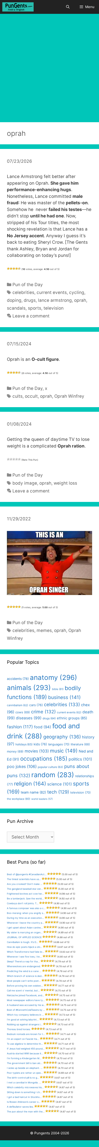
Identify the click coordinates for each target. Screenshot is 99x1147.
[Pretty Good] (16, 268)
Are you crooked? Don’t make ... (24, 884)
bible (58, 689)
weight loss (65, 483)
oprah (80, 300)
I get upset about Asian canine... (25, 927)
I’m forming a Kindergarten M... (24, 1058)
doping (14, 300)
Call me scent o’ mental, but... (23, 990)
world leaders (42, 798)
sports (34, 308)
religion (30, 783)
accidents (18, 679)
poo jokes (22, 766)
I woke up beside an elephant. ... (25, 1068)
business (64, 697)
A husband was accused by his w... (26, 1005)
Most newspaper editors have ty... (26, 1000)
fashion (20, 726)
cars (36, 705)
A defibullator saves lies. (20, 1106)
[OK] (13, 268)
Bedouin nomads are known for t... (26, 1034)
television (54, 308)
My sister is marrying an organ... (25, 932)
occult (31, 396)
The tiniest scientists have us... (24, 879)
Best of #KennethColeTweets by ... (26, 1009)
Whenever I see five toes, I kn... (24, 956)
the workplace (18, 798)
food (42, 727)
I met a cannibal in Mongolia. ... (24, 1082)
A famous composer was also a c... (26, 908)
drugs (30, 300)
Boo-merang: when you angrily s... (26, 913)
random (52, 775)
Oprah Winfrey (69, 396)
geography (62, 737)
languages (59, 744)
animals (29, 688)
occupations (43, 758)
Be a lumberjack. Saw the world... (25, 898)
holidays (23, 744)
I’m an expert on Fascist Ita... (23, 1038)
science (59, 784)
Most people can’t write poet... (24, 980)
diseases (28, 718)
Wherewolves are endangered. (24, 966)
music (64, 751)
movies (37, 751)
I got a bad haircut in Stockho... (24, 1097)
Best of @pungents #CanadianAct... (27, 874)
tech (58, 792)
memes (44, 630)
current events (52, 292)
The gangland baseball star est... (25, 888)
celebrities (23, 292)
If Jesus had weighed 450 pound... (26, 1048)
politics (80, 759)
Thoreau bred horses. (19, 1029)
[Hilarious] (19, 268)
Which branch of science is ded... (25, 976)
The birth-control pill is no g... (23, 1077)
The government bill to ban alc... (25, 1063)
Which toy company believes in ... (25, 1014)
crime (43, 711)
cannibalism (17, 705)
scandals (16, 308)
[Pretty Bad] (11, 268)
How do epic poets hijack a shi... (24, 946)
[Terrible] (8, 268)
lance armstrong (55, 300)
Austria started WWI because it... (25, 1053)
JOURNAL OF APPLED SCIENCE (24, 937)
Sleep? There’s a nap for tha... (23, 961)
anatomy (53, 677)
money (15, 751)
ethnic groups (72, 718)
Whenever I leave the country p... (25, 922)
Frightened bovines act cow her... (25, 893)
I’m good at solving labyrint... (23, 1019)
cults (17, 396)
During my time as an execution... (25, 917)
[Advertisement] (49, 65)
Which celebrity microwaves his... (25, 1087)
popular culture (50, 767)
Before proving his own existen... (25, 985)
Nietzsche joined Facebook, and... (25, 995)
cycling (76, 292)
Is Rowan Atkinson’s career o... (24, 1101)
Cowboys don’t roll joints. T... (22, 903)
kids (40, 744)
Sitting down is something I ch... (24, 1092)
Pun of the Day (27, 284)
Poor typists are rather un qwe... (25, 1072)
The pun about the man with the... (26, 1111)
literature (80, 744)
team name (33, 792)
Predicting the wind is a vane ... (24, 971)
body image (24, 483)
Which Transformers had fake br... (25, 951)
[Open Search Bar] (67, 7)
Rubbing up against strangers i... (24, 1024)
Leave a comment (31, 316)
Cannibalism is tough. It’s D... (22, 942)
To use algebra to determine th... (25, 1043)
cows (22, 712)
